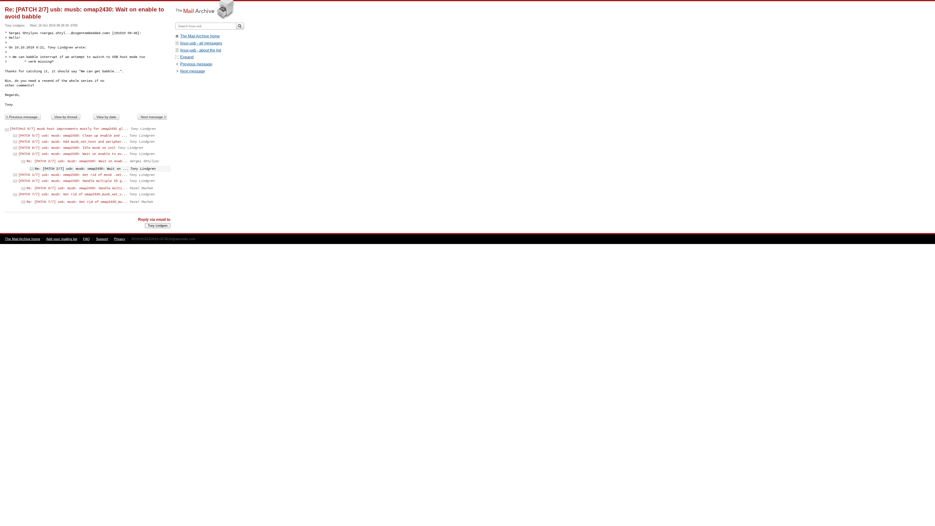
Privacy (119, 239)
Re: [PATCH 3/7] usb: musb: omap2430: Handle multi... (77, 188)
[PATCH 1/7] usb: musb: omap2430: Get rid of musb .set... (72, 175)
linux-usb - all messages (201, 43)
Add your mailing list (61, 239)
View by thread (65, 117)
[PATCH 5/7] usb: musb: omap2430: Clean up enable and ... (72, 136)
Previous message (23, 117)
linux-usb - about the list (200, 50)
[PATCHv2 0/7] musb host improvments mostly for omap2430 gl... (69, 129)
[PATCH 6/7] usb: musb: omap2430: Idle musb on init (67, 148)
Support (102, 239)
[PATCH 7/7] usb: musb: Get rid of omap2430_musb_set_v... (72, 194)
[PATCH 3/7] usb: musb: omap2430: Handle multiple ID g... (72, 181)
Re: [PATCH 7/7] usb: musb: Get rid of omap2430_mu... (77, 202)
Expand (187, 57)
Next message (152, 117)
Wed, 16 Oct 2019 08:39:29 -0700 (53, 25)
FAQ (86, 239)
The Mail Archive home (200, 36)
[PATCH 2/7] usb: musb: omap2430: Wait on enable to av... (72, 154)
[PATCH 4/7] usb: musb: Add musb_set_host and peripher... (72, 142)
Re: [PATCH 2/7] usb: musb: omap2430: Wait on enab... (77, 161)
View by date (106, 117)
